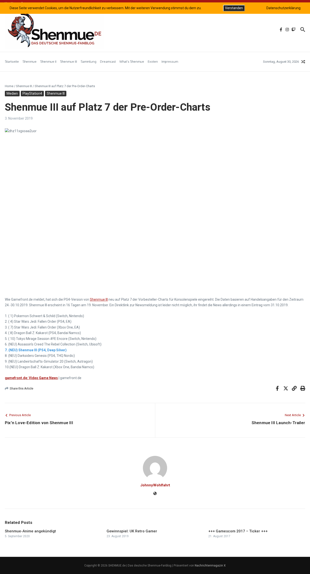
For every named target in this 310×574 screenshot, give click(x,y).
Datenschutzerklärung (283, 8)
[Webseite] (155, 494)
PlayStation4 (32, 93)
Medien (12, 93)
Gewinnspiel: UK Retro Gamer (132, 531)
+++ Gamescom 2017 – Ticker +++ (238, 531)
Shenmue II (48, 61)
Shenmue (30, 61)
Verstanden (234, 8)
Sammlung (88, 61)
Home (9, 86)
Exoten (153, 61)
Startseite (12, 61)
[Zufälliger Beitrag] (303, 62)
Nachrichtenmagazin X (210, 565)
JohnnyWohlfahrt (155, 485)
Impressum (170, 61)
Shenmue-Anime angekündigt (30, 531)
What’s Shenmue (131, 61)
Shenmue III (68, 61)
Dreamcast (108, 61)
